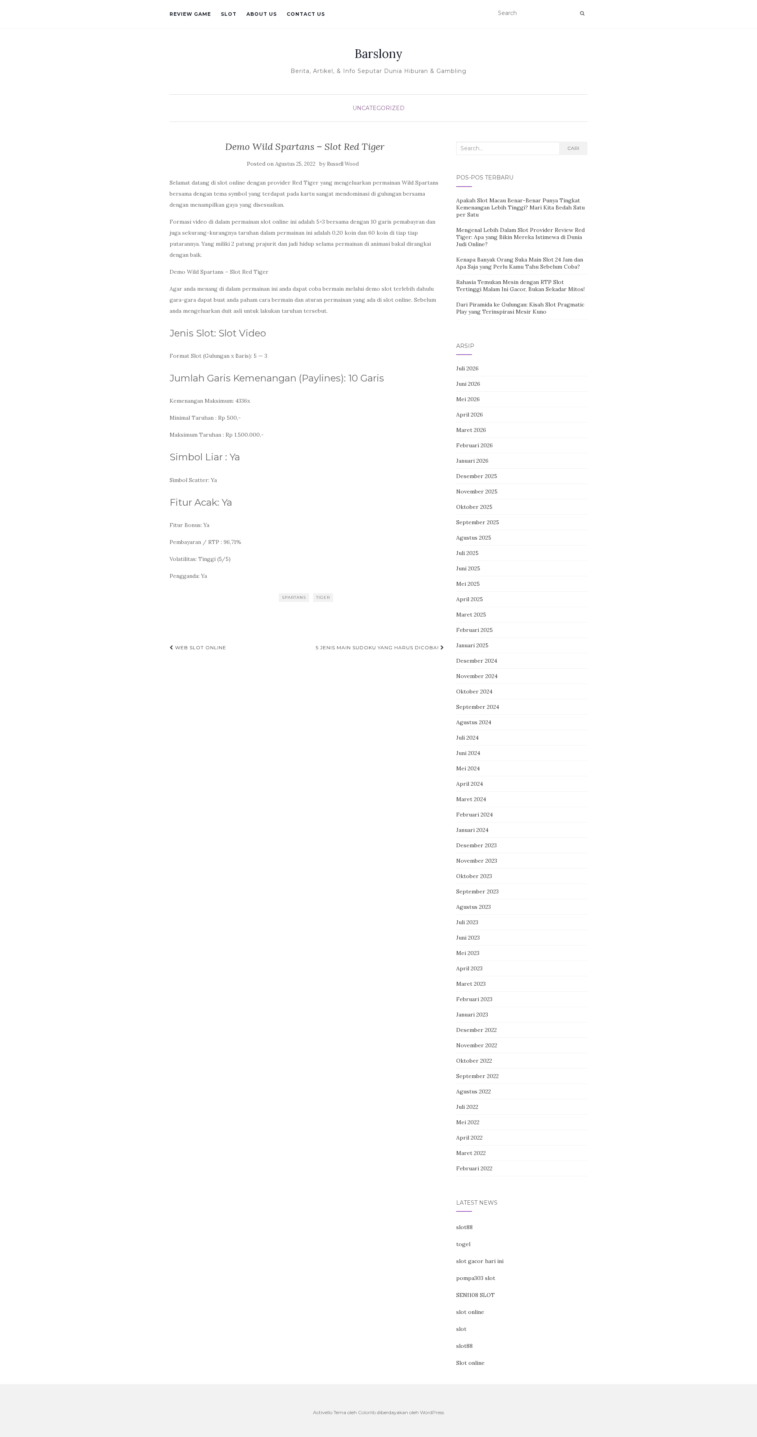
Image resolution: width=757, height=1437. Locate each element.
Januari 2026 (472, 460)
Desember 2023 (476, 845)
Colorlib (367, 1412)
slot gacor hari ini (479, 1261)
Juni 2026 (468, 383)
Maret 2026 (471, 430)
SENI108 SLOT (475, 1295)
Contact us (306, 14)
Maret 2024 (471, 799)
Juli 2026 (467, 368)
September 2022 (477, 1076)
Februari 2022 (474, 1168)
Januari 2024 (472, 829)
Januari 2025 (472, 645)
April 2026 (469, 414)
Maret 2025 (471, 614)
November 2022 (476, 1045)
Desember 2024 (476, 660)
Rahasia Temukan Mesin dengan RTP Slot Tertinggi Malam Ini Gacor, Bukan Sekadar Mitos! (520, 285)
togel (463, 1244)
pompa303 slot (475, 1278)
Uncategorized (378, 108)
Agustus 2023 (473, 906)
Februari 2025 (474, 629)
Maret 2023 (471, 983)
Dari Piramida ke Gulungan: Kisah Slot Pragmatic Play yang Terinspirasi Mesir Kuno (520, 308)
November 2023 (476, 860)
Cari (573, 148)
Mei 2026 (468, 399)
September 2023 (477, 891)
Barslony (378, 54)
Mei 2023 (467, 953)
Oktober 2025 (474, 506)
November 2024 (477, 676)
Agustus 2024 (473, 722)
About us (261, 14)
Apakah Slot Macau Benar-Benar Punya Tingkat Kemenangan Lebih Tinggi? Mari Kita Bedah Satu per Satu (520, 207)
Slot (229, 14)
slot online (470, 1312)
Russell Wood (343, 164)
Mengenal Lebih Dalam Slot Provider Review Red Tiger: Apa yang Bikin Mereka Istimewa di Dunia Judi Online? (520, 237)
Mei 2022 (467, 1122)
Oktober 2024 (474, 691)
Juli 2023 (467, 922)
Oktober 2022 (474, 1060)
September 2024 (477, 706)
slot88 (464, 1227)
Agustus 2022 (473, 1091)
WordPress (432, 1412)
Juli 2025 (467, 553)
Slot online (470, 1362)
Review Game (190, 14)
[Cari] (582, 13)
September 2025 (477, 522)
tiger (323, 597)
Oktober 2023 (474, 876)
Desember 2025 (476, 476)
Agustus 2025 (473, 537)
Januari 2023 (472, 1014)
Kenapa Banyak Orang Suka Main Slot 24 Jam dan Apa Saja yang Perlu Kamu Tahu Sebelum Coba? (519, 263)
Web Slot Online (199, 647)
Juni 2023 (468, 937)
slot (461, 1328)
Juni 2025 (468, 568)
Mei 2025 (468, 583)
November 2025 (477, 491)
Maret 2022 (471, 1153)
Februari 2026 (474, 445)
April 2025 (469, 599)
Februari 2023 (474, 999)
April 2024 (469, 783)
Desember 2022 (476, 1029)
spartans (294, 597)
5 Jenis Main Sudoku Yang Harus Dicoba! (378, 647)
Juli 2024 (467, 737)
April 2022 (469, 1137)
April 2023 (469, 968)
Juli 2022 (467, 1106)
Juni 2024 (468, 753)
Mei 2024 (468, 768)
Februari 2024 (474, 814)
